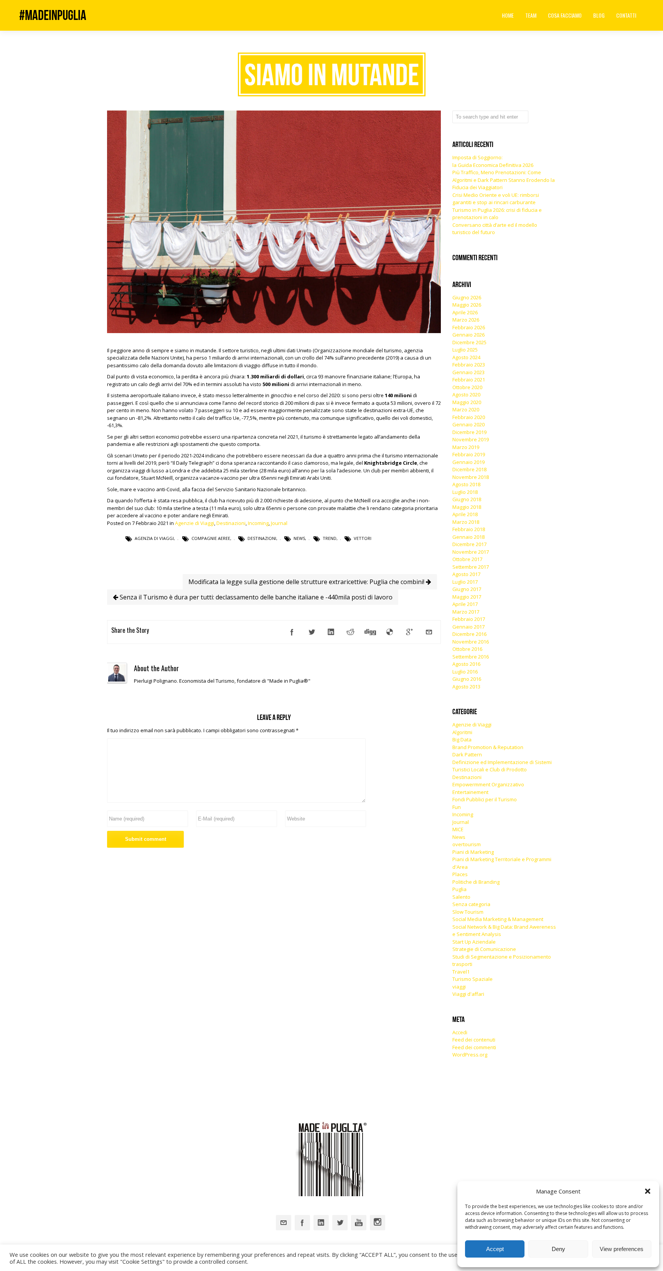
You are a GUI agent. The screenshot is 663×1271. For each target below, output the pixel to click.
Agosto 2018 (466, 484)
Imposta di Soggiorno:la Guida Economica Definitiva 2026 (492, 161)
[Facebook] (292, 632)
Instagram (377, 1222)
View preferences (621, 1249)
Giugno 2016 (466, 678)
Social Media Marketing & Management (497, 919)
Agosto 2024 (466, 357)
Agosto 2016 (466, 663)
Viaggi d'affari (468, 993)
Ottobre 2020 (467, 387)
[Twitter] (311, 632)
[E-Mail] (429, 632)
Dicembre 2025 (469, 342)
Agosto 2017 (466, 574)
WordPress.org (469, 1054)
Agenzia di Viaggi (154, 538)
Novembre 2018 (470, 477)
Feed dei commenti (474, 1047)
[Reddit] (350, 632)
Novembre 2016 (470, 641)
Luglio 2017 (465, 581)
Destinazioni (231, 523)
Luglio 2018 (465, 492)
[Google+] (409, 632)
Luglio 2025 (465, 349)
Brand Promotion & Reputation (487, 747)
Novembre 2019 (470, 439)
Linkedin (321, 1222)
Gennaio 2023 (468, 372)
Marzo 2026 (465, 319)
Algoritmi (462, 732)
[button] (647, 1191)
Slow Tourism (467, 911)
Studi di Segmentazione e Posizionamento (501, 956)
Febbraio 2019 (468, 454)
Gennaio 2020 (468, 424)
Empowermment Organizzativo (488, 784)
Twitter (340, 1222)
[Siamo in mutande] (274, 331)
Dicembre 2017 (469, 544)
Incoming (258, 523)
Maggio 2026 (466, 304)
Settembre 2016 (470, 656)
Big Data (462, 739)
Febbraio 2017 (468, 619)
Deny (558, 1249)
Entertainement (470, 792)
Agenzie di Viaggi (194, 523)
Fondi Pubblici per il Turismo (484, 799)
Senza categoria (471, 904)
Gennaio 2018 (468, 536)
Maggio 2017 (466, 596)
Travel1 (461, 971)
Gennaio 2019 (468, 462)
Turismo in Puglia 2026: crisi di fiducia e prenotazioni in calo (497, 213)
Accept (495, 1249)
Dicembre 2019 (469, 432)
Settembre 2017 (470, 566)
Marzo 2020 (465, 409)
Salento (461, 896)
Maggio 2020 (466, 402)
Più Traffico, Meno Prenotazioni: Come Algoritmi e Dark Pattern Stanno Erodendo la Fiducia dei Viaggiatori (503, 180)
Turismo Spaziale (472, 979)
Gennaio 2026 (468, 334)
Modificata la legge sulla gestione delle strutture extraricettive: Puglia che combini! (307, 582)
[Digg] (370, 632)
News (299, 538)
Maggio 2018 (466, 506)
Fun (456, 807)
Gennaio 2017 (468, 626)
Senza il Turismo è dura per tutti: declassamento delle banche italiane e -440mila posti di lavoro (255, 597)
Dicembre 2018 (469, 469)
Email (283, 1222)
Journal (279, 523)
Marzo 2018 (465, 521)
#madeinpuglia (52, 15)
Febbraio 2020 (468, 417)
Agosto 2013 (466, 686)
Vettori (362, 538)
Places (460, 874)
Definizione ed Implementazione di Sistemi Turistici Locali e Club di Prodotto (502, 766)
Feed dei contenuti (473, 1039)
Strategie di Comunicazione (484, 949)
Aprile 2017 (465, 604)
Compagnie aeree (210, 538)
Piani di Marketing (473, 851)
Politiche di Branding (476, 881)
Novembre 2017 (470, 551)
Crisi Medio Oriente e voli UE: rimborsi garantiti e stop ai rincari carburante (495, 198)
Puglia (459, 889)
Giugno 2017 (466, 589)
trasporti (462, 964)
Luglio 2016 (465, 671)
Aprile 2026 (465, 312)
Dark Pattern (467, 754)
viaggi (459, 986)
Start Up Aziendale (474, 941)
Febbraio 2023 (468, 364)
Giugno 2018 (466, 499)
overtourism (466, 844)
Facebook (302, 1222)
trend (329, 538)
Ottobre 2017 (467, 559)
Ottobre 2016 (467, 648)
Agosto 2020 (466, 394)
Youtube (358, 1222)
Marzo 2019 (465, 447)
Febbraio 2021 (468, 379)
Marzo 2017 (465, 611)
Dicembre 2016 (469, 634)
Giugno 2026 (466, 297)
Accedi (459, 1032)
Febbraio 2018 (468, 529)
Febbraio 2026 (468, 327)
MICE (457, 829)
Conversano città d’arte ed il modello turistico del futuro (494, 228)
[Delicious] (389, 632)
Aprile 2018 (465, 514)
